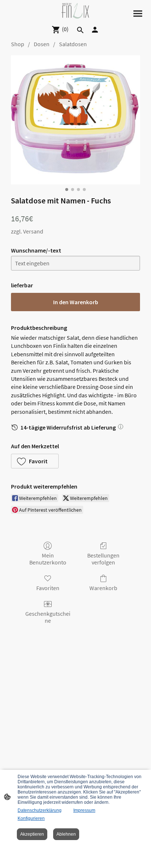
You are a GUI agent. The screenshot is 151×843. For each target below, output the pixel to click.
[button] (35, 461)
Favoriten (47, 588)
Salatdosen (73, 44)
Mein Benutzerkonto (47, 559)
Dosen (41, 44)
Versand (33, 231)
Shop (17, 44)
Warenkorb (103, 588)
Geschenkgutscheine (47, 617)
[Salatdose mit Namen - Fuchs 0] (75, 119)
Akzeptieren (32, 834)
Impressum (84, 810)
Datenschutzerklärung (40, 810)
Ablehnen (66, 834)
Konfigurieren (31, 818)
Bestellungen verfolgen (103, 559)
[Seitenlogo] (75, 11)
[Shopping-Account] (95, 29)
